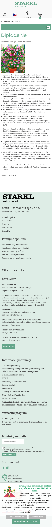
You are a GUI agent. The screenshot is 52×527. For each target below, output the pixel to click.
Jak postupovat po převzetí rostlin (16, 258)
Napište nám (8, 346)
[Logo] (26, 4)
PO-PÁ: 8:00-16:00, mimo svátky (16, 287)
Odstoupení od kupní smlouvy (15, 391)
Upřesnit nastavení (16, 517)
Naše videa (7, 220)
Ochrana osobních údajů (13, 374)
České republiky (15, 481)
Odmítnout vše (37, 517)
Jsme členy (13, 475)
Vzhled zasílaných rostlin (13, 254)
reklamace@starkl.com (12, 314)
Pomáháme (7, 227)
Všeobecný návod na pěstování (15, 248)
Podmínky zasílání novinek (14, 381)
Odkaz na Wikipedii (8, 175)
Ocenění (5, 224)
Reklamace (7, 388)
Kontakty (6, 231)
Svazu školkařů (15, 478)
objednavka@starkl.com (12, 290)
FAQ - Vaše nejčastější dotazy (15, 395)
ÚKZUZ (5, 378)
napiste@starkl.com (11, 324)
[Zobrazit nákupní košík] (40, 15)
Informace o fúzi (9, 398)
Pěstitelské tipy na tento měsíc (15, 244)
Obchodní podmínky (23, 368)
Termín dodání (8, 385)
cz (15, 14)
